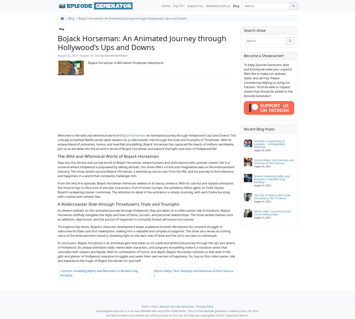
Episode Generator (116, 55)
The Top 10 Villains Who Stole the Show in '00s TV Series (272, 197)
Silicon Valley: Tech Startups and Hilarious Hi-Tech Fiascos (194, 271)
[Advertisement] (147, 107)
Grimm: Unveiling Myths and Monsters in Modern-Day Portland (99, 273)
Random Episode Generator (177, 306)
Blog (236, 6)
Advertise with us (218, 6)
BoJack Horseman (132, 135)
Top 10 (177, 6)
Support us (195, 6)
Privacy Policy (205, 306)
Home (166, 6)
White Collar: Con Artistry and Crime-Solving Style (272, 213)
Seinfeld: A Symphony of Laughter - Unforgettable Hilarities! (269, 144)
